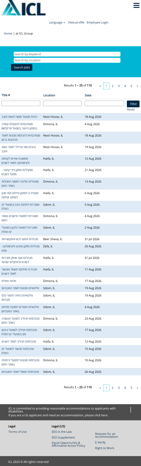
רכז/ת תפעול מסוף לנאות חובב (19, 117)
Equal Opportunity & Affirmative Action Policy (68, 444)
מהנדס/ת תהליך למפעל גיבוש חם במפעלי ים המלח (19, 332)
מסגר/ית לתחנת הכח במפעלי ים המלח (20, 207)
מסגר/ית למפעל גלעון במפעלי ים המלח (19, 229)
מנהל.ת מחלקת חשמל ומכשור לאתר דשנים (19, 271)
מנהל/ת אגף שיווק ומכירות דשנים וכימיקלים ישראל (16, 260)
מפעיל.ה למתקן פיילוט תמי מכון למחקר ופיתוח (19, 195)
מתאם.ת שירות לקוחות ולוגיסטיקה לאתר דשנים (15, 160)
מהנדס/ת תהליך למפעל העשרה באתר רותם (20, 320)
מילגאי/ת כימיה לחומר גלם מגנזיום (17, 297)
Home (8, 33)
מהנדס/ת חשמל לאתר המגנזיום (20, 372)
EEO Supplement (63, 437)
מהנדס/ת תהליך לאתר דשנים (19, 341)
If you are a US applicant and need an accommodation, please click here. (58, 415)
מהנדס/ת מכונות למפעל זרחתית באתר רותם (20, 362)
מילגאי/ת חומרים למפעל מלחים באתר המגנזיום (20, 309)
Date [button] (88, 95)
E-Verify (100, 442)
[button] (117, 5)
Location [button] (49, 95)
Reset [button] (131, 109)
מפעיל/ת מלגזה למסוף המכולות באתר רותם (20, 183)
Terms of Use (17, 431)
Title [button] (5, 95)
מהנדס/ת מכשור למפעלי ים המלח (17, 351)
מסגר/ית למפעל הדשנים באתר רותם (19, 218)
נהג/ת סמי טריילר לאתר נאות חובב (18, 149)
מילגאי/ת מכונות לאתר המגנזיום (20, 288)
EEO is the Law (62, 431)
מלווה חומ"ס (9, 281)
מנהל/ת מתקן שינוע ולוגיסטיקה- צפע (20, 248)
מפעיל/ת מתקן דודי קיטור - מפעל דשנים (17, 172)
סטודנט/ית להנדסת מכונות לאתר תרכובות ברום (20, 137)
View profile (76, 22)
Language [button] (56, 22)
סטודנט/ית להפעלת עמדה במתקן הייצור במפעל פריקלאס (19, 126)
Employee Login (98, 22)
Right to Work (104, 448)
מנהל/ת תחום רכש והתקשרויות (20, 239)
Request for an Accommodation (106, 435)
